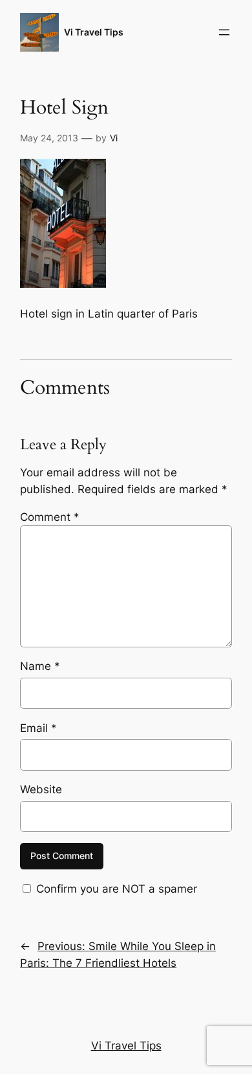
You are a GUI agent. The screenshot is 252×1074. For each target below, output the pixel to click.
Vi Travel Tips (93, 31)
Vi (114, 137)
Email (38, 728)
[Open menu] (224, 32)
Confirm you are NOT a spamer (115, 888)
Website (41, 789)
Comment (49, 517)
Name (40, 666)
